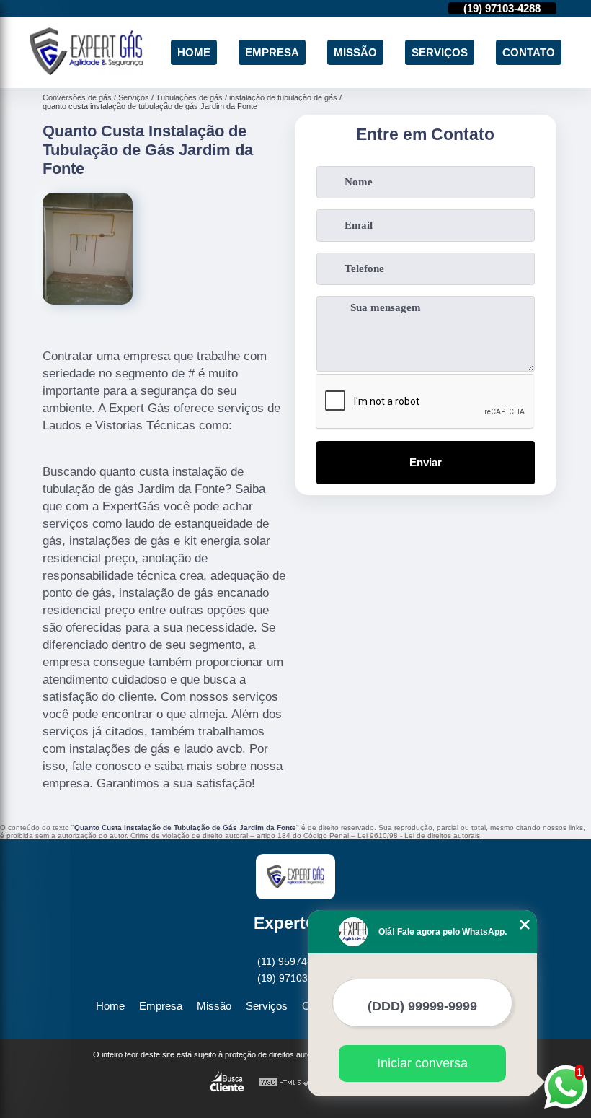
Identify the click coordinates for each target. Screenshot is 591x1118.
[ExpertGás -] (86, 71)
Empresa (272, 52)
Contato (528, 52)
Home (193, 52)
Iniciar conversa (422, 1063)
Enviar (425, 462)
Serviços (440, 52)
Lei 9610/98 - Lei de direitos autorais (418, 835)
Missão (355, 52)
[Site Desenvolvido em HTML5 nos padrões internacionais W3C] (285, 1083)
